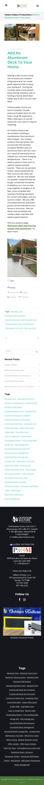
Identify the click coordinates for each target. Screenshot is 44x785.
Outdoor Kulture (11, 15)
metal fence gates (11, 465)
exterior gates (26, 436)
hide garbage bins (22, 444)
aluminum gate (32, 403)
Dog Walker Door (22, 432)
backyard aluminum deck (15, 320)
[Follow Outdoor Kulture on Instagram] (24, 599)
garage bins (9, 444)
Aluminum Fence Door (26, 399)
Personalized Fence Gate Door (16, 478)
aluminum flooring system (15, 316)
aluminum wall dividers (13, 407)
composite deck (11, 324)
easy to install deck (26, 324)
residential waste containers (15, 482)
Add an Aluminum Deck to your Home (19, 386)
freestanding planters (12, 440)
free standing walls (29, 440)
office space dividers (12, 474)
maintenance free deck (14, 328)
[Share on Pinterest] (23, 297)
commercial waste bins (13, 424)
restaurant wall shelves (29, 486)
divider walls (9, 432)
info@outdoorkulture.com (22, 537)
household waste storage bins (16, 457)
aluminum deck (17, 311)
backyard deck (30, 320)
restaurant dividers (11, 486)
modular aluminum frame (14, 469)
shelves (7, 490)
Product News (26, 15)
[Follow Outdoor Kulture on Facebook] (20, 599)
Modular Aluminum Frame (14, 370)
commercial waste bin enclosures (17, 419)
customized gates (11, 428)
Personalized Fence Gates (14, 381)
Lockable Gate (9, 461)
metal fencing (25, 465)
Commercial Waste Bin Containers (17, 415)
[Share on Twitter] (24, 292)
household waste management (16, 453)
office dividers (30, 469)
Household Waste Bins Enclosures (17, 376)
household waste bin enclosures (17, 449)
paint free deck (30, 328)
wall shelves (16, 490)
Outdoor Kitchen (10, 365)
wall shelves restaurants (13, 494)
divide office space (26, 428)
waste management (12, 499)
